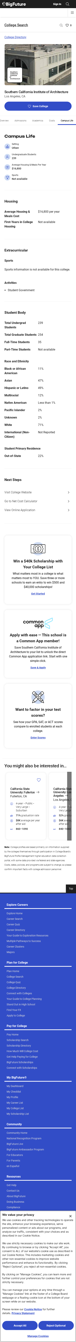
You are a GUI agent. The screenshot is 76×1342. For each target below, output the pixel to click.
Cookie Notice (33, 1309)
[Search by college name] (61, 25)
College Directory (15, 37)
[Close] (70, 1216)
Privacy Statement (23, 1313)
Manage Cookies (38, 1336)
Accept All (20, 1325)
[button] (6, 806)
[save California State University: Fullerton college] (39, 780)
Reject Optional (56, 1325)
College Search (16, 25)
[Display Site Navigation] (72, 12)
